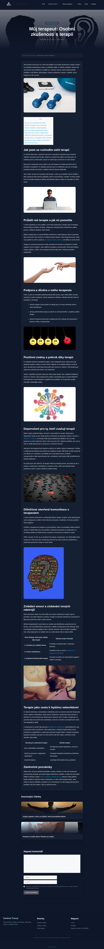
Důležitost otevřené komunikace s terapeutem (38, 135)
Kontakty (93, 4)
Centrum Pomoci (52, 4)
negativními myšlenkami (57, 727)
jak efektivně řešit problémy (54, 240)
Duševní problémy (67, 4)
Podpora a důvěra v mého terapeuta (35, 128)
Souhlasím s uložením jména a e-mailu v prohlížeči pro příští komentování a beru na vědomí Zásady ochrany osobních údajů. (52, 887)
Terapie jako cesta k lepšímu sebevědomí (37, 140)
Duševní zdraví (41, 922)
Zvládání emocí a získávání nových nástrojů (38, 138)
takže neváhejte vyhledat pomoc (50, 777)
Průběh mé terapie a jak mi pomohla (35, 125)
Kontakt (73, 925)
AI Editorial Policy (52, 947)
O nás (73, 922)
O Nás (86, 4)
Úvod (43, 4)
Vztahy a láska (41, 925)
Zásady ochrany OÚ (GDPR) (79, 928)
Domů (24, 55)
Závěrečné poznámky (31, 143)
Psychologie (41, 928)
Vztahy (79, 4)
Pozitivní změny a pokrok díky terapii (36, 130)
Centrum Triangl (20, 4)
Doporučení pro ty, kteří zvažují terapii (36, 133)
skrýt (40, 119)
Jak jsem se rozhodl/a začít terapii (35, 123)
